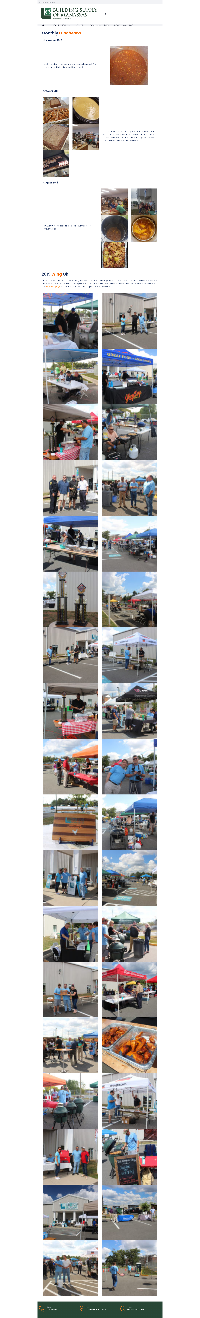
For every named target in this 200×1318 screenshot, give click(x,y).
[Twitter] (154, 2)
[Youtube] (151, 2)
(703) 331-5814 (51, 1309)
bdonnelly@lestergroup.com (95, 1309)
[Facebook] (148, 2)
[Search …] (105, 14)
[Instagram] (157, 2)
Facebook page (53, 286)
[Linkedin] (160, 2)
